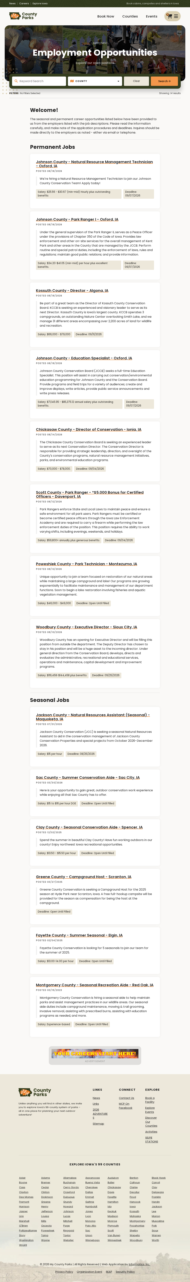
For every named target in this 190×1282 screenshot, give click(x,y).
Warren (156, 1235)
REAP (109, 1272)
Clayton (23, 1192)
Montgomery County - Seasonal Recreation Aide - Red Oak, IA (94, 985)
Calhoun (135, 1182)
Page (66, 1225)
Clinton (45, 1192)
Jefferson (47, 1211)
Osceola (46, 1225)
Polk (154, 1225)
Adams (45, 1178)
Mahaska (135, 1216)
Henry (44, 1206)
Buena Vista (92, 1182)
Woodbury (136, 1240)
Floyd (133, 1197)
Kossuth (134, 1211)
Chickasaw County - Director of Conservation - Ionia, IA (88, 429)
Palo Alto (90, 1225)
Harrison (24, 1206)
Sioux (155, 1230)
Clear (136, 81)
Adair (22, 1178)
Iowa (133, 1206)
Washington (26, 1240)
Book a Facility (150, 1100)
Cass (22, 1187)
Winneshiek (115, 1240)
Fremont (24, 1202)
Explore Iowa (40, 3)
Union (88, 1235)
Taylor (67, 1235)
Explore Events (150, 1110)
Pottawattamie (28, 1230)
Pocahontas (137, 1225)
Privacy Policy (64, 1272)
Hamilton (113, 1202)
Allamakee (69, 1178)
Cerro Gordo (71, 1187)
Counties (130, 16)
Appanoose (92, 1178)
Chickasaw (114, 1187)
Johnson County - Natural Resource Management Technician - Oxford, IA (94, 164)
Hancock (135, 1202)
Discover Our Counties (151, 1122)
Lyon (88, 1216)
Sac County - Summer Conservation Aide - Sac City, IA (88, 777)
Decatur (135, 1192)
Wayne (45, 1240)
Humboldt (91, 1206)
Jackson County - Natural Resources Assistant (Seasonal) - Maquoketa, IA (93, 717)
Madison (113, 1216)
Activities (151, 1132)
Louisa (45, 1216)
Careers (24, 3)
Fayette (112, 1197)
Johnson (68, 1211)
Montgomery (137, 1221)
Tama (44, 1235)
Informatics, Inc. (139, 1264)
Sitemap (98, 1124)
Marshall (24, 1221)
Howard (68, 1206)
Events (151, 16)
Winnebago (92, 1240)
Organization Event (89, 1272)
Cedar (45, 1187)
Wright (23, 1245)
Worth (155, 1240)
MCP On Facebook (125, 1106)
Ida (110, 1206)
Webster (68, 1240)
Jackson (157, 1206)
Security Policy (125, 1272)
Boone (23, 1182)
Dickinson (47, 1197)
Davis (111, 1192)
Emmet (89, 1197)
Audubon (113, 1178)
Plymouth (113, 1225)
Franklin (156, 1197)
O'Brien (23, 1225)
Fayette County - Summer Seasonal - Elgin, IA (79, 935)
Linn (21, 1216)
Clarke (134, 1187)
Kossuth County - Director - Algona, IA (72, 290)
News (12, 3)
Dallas (89, 1192)
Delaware (158, 1192)
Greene (45, 1202)
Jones (89, 1211)
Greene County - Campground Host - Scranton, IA (83, 876)
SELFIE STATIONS (151, 1140)
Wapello (135, 1235)
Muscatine (158, 1221)
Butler (111, 1182)
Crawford (69, 1192)
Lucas (66, 1216)
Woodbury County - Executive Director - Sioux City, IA (86, 627)
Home (86, 43)
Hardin (156, 1202)
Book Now (105, 16)
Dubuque (69, 1197)
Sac (87, 1230)
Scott (111, 1230)
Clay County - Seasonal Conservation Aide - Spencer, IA (89, 827)
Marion (156, 1216)
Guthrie (89, 1202)
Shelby (134, 1230)
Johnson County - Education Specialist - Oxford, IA (84, 358)
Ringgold (68, 1230)
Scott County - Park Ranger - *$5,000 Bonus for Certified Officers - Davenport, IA (90, 494)
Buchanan (69, 1182)
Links (96, 1104)
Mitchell (67, 1221)
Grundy (67, 1202)
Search (163, 81)
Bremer (45, 1182)
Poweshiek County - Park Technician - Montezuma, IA (86, 564)
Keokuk (112, 1211)
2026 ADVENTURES (100, 1114)
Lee (154, 1211)
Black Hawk (159, 1178)
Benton (134, 1178)
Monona (90, 1221)
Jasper (23, 1211)
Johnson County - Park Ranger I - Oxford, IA (77, 219)
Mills (43, 1221)
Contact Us (126, 1098)
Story (22, 1235)
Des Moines (26, 1197)
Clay (154, 1187)
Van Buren (114, 1235)
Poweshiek (47, 1230)
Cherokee (91, 1187)
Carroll (156, 1182)
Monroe (112, 1221)
